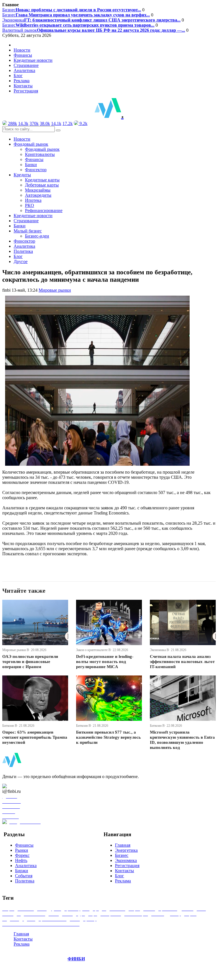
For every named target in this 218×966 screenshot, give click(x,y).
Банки (31, 164)
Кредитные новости (33, 60)
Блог (18, 75)
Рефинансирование (43, 210)
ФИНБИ (76, 958)
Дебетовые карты (42, 185)
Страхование (26, 65)
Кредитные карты (42, 179)
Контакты (23, 85)
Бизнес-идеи (37, 236)
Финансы (23, 55)
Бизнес (71, 9)
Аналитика (24, 70)
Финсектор (36, 169)
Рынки (21, 850)
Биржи (21, 870)
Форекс (22, 855)
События (23, 875)
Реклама (22, 80)
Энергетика (126, 850)
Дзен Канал (20, 786)
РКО (29, 205)
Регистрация (26, 90)
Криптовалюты (40, 154)
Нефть (21, 860)
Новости (22, 50)
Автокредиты (38, 195)
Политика (23, 251)
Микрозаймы (38, 190)
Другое (21, 261)
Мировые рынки (55, 290)
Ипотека (33, 200)
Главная (122, 845)
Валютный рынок (93, 30)
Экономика (91, 20)
